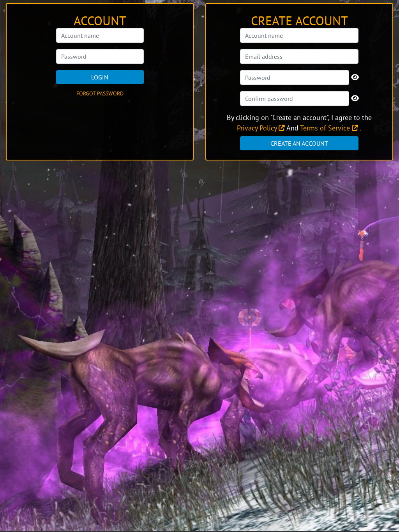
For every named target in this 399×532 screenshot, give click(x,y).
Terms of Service (326, 127)
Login (99, 77)
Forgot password (100, 93)
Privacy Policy (258, 127)
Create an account (299, 143)
